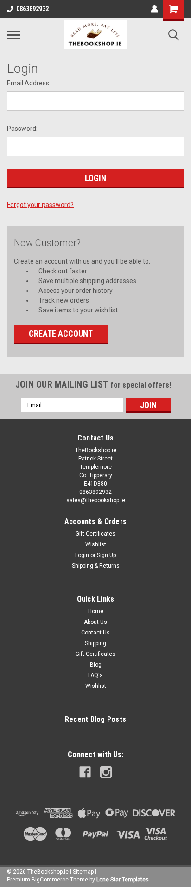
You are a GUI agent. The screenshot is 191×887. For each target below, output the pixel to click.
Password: (22, 128)
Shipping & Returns (96, 566)
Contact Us (95, 632)
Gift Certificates (95, 534)
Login (82, 555)
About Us (95, 622)
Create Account (61, 333)
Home (95, 611)
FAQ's (95, 675)
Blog (96, 664)
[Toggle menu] (13, 34)
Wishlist (95, 544)
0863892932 (32, 9)
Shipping (95, 643)
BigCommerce (50, 879)
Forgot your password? (40, 204)
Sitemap (83, 871)
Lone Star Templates (122, 879)
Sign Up (106, 555)
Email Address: (29, 83)
